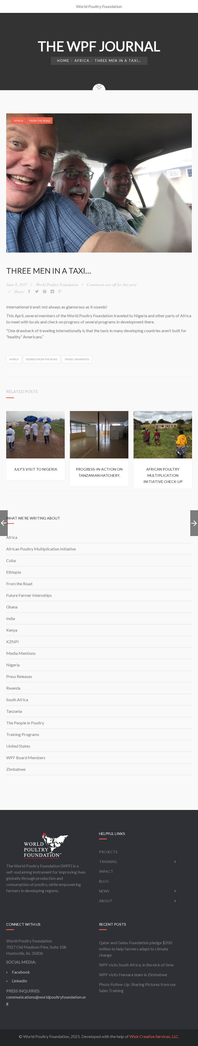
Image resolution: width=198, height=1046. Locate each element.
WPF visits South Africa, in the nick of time (136, 964)
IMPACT (106, 871)
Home (63, 60)
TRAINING (108, 861)
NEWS (104, 891)
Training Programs (22, 734)
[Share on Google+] (60, 291)
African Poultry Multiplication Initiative (41, 548)
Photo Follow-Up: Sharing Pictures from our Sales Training (137, 987)
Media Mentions (21, 653)
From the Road (39, 120)
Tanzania (14, 711)
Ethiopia (13, 572)
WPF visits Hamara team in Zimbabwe (133, 974)
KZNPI (12, 641)
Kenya (11, 629)
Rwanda (13, 687)
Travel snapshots (77, 359)
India (10, 618)
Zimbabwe (16, 769)
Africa (82, 60)
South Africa (17, 699)
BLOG (104, 881)
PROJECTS (108, 852)
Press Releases (19, 676)
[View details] (35, 434)
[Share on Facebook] (29, 291)
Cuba (11, 560)
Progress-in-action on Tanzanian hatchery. (99, 472)
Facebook (21, 971)
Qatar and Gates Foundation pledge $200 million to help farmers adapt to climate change (135, 948)
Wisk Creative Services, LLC (153, 1036)
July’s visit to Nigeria (35, 469)
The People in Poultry (25, 722)
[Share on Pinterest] (44, 291)
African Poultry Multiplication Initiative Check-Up (163, 475)
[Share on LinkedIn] (52, 291)
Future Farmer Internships (29, 595)
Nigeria (13, 664)
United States (18, 745)
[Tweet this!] (37, 291)
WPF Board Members (25, 757)
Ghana (12, 606)
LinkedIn (19, 980)
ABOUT (105, 901)
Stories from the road (41, 359)
